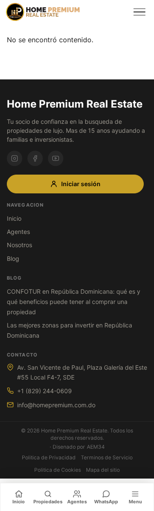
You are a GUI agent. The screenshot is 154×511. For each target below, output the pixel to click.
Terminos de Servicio (107, 457)
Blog (13, 258)
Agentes (18, 231)
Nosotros (19, 244)
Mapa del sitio (103, 470)
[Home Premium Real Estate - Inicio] (66, 12)
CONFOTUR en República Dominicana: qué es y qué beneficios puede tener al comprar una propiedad (73, 301)
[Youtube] (55, 158)
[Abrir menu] (139, 11)
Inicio (14, 218)
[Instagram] (14, 158)
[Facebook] (35, 158)
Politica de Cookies (57, 470)
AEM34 (96, 447)
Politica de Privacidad (49, 457)
